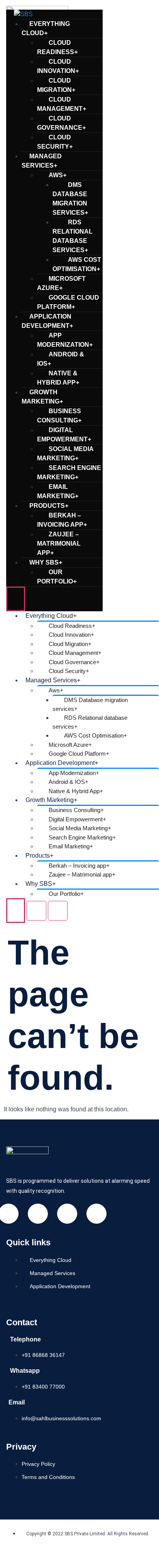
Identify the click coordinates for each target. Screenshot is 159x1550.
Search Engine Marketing (69, 472)
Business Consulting (59, 416)
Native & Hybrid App (58, 378)
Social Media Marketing (65, 453)
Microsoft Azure (61, 283)
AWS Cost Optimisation (76, 264)
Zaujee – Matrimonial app (59, 543)
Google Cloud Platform (68, 302)
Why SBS (45, 562)
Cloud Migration (56, 85)
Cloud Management (61, 104)
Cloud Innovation (58, 66)
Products (48, 505)
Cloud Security (55, 142)
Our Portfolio (56, 577)
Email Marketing (57, 491)
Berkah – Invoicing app (62, 520)
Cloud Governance (61, 123)
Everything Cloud (46, 28)
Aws (57, 175)
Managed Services (42, 161)
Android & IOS (60, 359)
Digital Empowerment (64, 435)
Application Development (47, 321)
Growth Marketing (42, 397)
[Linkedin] (38, 1214)
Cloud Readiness (57, 47)
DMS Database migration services (70, 198)
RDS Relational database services (72, 236)
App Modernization (65, 340)
